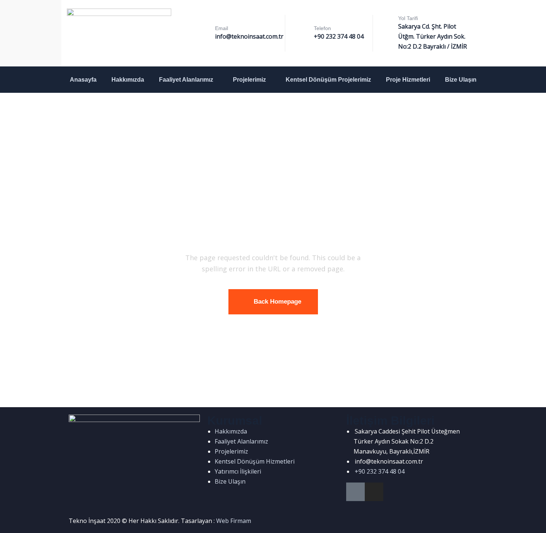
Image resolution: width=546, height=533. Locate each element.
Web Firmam (233, 521)
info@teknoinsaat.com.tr (249, 36)
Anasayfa (83, 79)
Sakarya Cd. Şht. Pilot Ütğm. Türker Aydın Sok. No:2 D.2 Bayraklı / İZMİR (432, 36)
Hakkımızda (127, 79)
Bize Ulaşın (461, 79)
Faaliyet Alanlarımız (186, 79)
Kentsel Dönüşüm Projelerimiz (328, 79)
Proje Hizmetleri (408, 79)
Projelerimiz (249, 79)
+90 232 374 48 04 (339, 36)
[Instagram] (374, 492)
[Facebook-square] (355, 492)
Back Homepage (277, 301)
